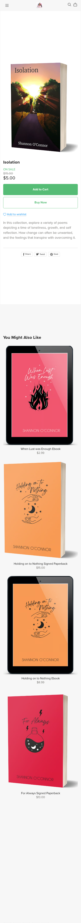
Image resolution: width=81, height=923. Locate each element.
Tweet (42, 254)
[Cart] (77, 5)
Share (28, 254)
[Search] (69, 4)
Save (55, 254)
